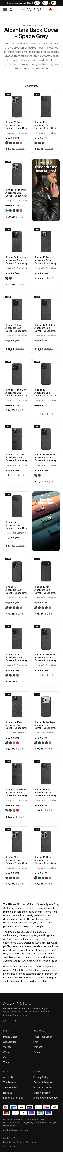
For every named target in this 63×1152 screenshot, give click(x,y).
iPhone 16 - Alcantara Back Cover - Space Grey (16, 860)
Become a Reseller (13, 1097)
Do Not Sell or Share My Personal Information (24, 1142)
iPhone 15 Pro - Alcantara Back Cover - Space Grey (16, 125)
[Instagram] (4, 1022)
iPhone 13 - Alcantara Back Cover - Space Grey (45, 392)
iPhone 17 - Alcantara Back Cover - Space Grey (16, 589)
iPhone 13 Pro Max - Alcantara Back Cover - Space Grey (45, 457)
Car (5, 1057)
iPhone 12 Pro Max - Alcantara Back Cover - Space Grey (45, 657)
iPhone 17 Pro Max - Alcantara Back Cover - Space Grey (45, 725)
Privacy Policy (40, 1077)
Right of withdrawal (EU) (46, 1097)
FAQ (35, 1041)
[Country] (51, 9)
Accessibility (9, 1146)
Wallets (7, 1047)
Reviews (7, 1092)
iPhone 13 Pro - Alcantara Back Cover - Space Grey (45, 260)
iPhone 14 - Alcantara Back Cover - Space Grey (16, 525)
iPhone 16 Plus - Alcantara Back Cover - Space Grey (45, 860)
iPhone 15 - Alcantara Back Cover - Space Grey (45, 125)
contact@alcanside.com (15, 1130)
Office (6, 1052)
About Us (8, 1077)
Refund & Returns (42, 1087)
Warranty (38, 1047)
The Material (9, 1082)
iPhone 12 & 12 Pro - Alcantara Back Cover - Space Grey (45, 328)
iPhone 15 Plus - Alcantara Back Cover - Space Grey (16, 657)
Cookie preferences (12, 1138)
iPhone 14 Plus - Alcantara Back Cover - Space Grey (16, 725)
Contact (37, 1052)
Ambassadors (10, 1087)
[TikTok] (9, 1022)
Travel (6, 1062)
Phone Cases (10, 1036)
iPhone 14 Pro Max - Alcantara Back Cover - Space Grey (16, 260)
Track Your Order (42, 1036)
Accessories (9, 1041)
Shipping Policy (41, 1092)
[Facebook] (15, 1022)
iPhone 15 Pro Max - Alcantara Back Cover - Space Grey (16, 192)
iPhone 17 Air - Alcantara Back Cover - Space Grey (45, 589)
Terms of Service (42, 1082)
